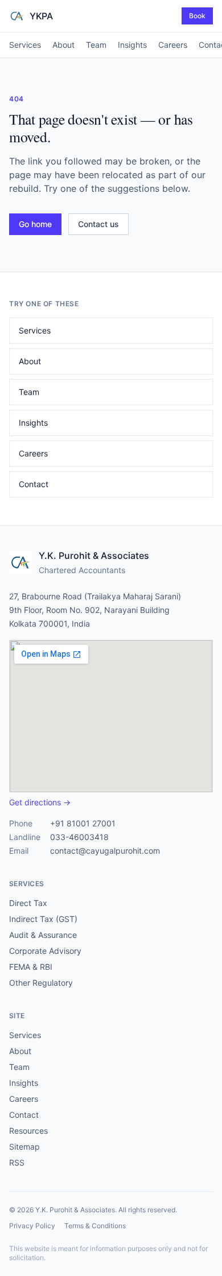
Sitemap (24, 1146)
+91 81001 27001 (83, 823)
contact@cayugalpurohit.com (105, 850)
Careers (172, 45)
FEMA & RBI (30, 967)
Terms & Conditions (95, 1225)
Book (197, 15)
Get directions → (40, 802)
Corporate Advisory (45, 951)
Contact (33, 484)
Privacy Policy (32, 1225)
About (63, 45)
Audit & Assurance (43, 935)
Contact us (98, 224)
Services (25, 45)
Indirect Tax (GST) (43, 919)
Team (96, 45)
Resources (28, 1130)
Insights (132, 45)
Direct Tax (28, 903)
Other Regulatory (41, 982)
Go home (35, 224)
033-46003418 (79, 837)
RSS (16, 1162)
